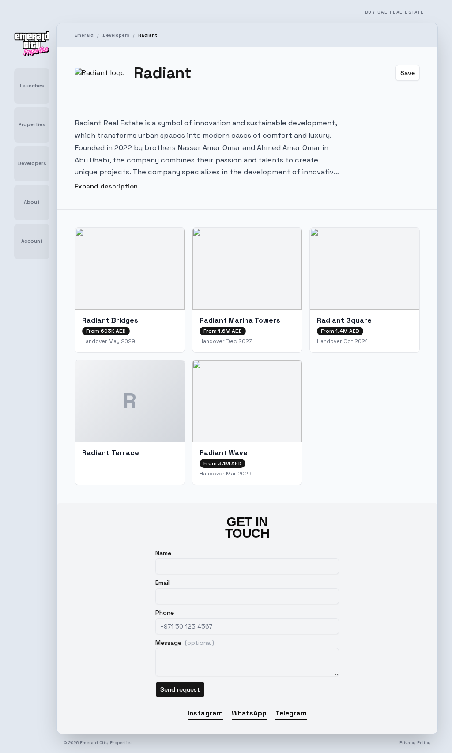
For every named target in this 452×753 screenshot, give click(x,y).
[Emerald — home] (31, 43)
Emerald (84, 35)
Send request (180, 689)
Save (407, 73)
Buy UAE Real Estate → (398, 12)
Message (184, 643)
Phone (164, 613)
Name (163, 553)
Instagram (205, 713)
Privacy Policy (415, 742)
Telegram (291, 713)
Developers (115, 35)
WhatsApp (249, 713)
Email (162, 583)
